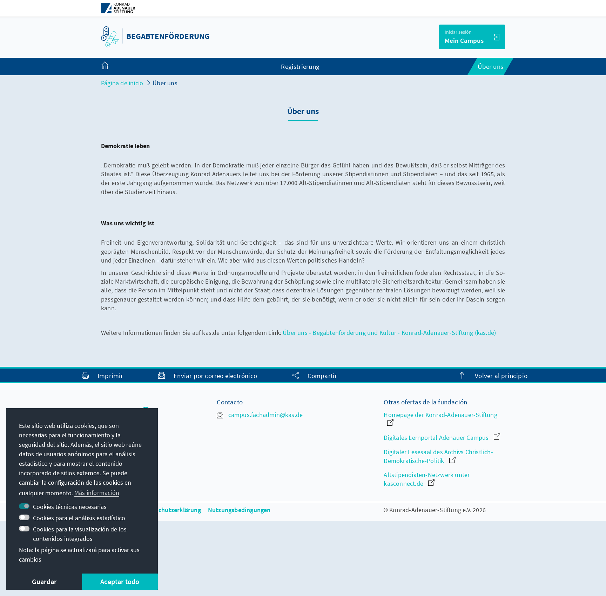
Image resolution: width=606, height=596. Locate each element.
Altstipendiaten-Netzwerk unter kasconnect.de (427, 479)
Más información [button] (96, 493)
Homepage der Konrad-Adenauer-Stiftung (440, 415)
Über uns (165, 83)
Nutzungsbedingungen (239, 510)
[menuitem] (112, 66)
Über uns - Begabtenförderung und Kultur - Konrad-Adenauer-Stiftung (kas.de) (389, 333)
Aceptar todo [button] (119, 581)
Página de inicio (122, 83)
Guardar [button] (44, 581)
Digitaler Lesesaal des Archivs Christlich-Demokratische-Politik (438, 456)
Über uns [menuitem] (490, 66)
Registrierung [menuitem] (300, 66)
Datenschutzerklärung (170, 510)
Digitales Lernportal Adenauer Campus (437, 437)
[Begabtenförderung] (110, 36)
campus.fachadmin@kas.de (265, 415)
